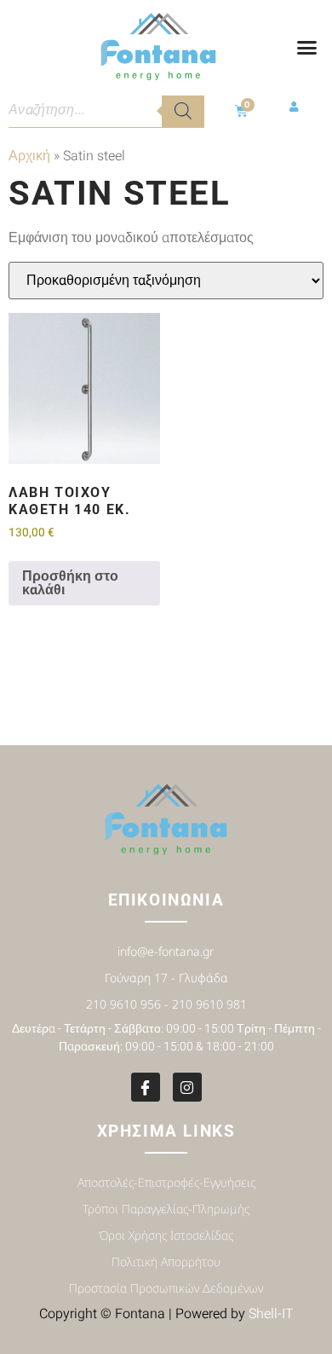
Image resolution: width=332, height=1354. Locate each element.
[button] (307, 48)
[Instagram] (187, 1087)
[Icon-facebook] (145, 1087)
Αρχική (29, 156)
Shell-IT (271, 1314)
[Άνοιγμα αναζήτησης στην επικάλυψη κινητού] (106, 111)
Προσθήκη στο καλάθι (70, 583)
